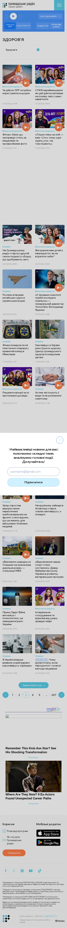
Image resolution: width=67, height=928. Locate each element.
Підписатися (33, 482)
